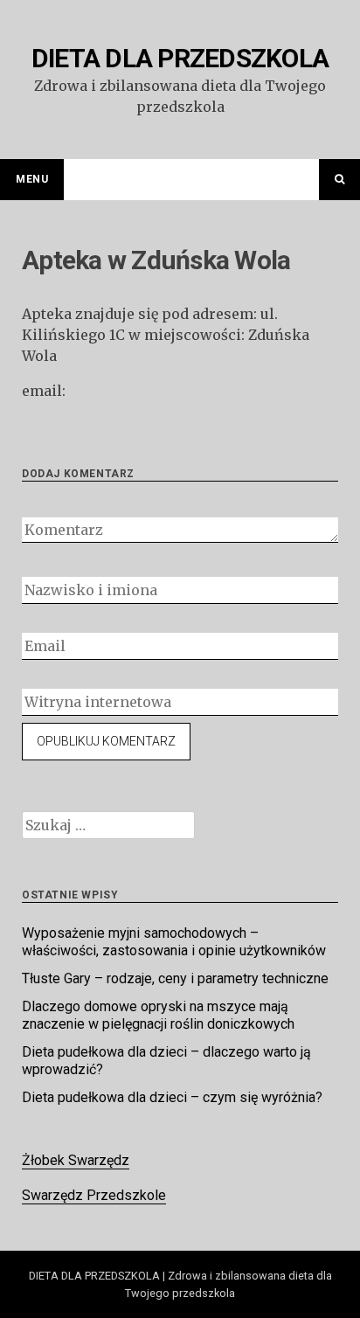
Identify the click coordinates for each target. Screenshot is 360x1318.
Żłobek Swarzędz (75, 1160)
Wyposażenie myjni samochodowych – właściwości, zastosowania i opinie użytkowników (174, 942)
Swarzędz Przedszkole (94, 1195)
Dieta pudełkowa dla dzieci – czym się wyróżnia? (172, 1097)
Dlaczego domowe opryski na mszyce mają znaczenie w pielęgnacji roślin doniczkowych (158, 1015)
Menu (32, 179)
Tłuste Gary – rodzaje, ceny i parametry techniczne (175, 978)
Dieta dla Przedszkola (180, 58)
